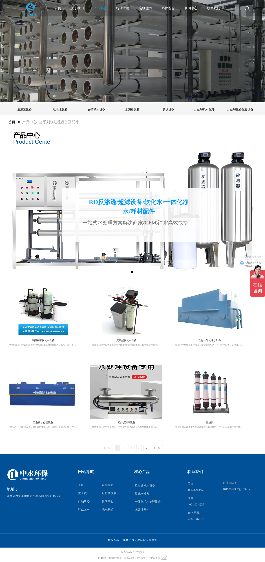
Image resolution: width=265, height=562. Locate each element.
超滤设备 (168, 109)
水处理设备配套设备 (240, 109)
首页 (11, 122)
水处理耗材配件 (204, 109)
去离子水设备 (96, 109)
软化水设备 (60, 109)
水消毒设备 (132, 109)
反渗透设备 (24, 109)
